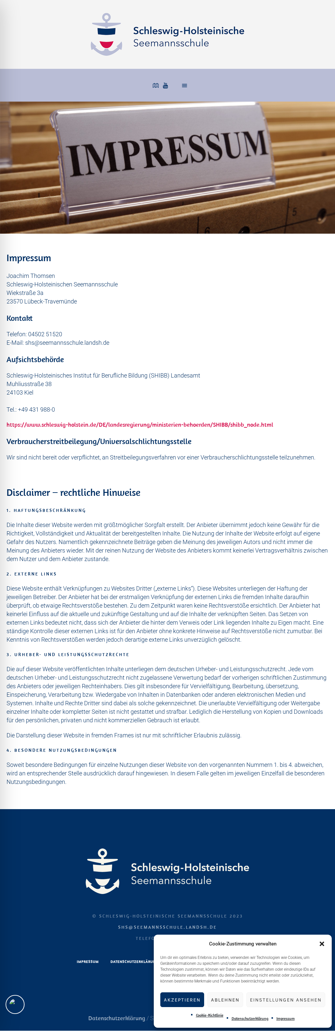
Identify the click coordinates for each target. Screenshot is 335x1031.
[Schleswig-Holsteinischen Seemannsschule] (167, 871)
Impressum (285, 1018)
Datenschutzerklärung (250, 1018)
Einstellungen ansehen (286, 1000)
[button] (322, 944)
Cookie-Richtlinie (209, 1015)
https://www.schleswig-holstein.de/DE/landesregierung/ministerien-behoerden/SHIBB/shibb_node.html (140, 424)
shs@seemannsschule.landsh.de (167, 927)
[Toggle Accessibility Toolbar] (15, 1004)
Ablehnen (225, 1000)
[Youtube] (165, 85)
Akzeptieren (182, 1000)
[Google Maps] (155, 85)
